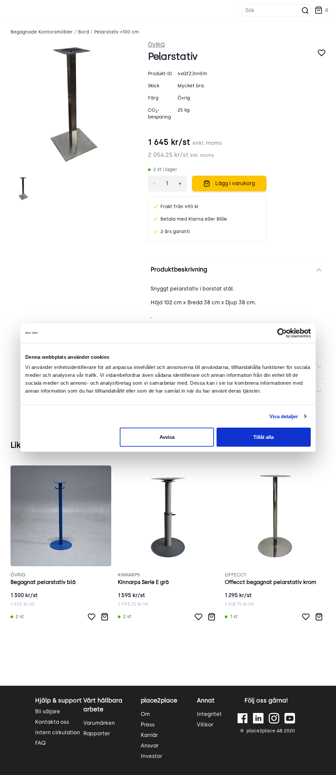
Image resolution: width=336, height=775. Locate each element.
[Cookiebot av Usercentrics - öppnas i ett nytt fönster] (282, 333)
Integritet (209, 714)
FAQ (40, 743)
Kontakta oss (52, 722)
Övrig (156, 45)
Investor (151, 756)
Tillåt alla (263, 437)
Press (148, 724)
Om (145, 714)
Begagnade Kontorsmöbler (41, 32)
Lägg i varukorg (235, 183)
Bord (83, 32)
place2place (159, 700)
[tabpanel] (73, 104)
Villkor (205, 724)
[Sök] (305, 10)
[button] (321, 10)
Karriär (149, 735)
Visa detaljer (283, 416)
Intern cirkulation (57, 732)
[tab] (23, 189)
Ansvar (149, 746)
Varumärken (99, 723)
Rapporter (96, 733)
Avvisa (167, 437)
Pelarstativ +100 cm (116, 32)
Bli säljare (47, 711)
